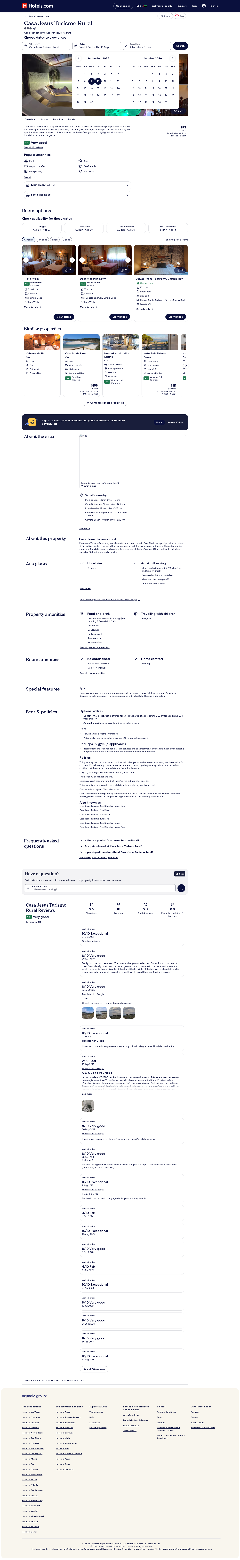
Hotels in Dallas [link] (29, 1532)
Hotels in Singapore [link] (65, 1422)
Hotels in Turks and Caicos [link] (68, 1417)
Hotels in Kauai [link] (63, 1459)
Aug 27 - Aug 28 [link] (84, 229)
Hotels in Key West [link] (31, 1505)
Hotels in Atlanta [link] (30, 1485)
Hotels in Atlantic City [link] (32, 1500)
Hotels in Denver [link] (30, 1469)
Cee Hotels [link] (54, 1380)
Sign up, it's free (175, 422)
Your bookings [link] (96, 1412)
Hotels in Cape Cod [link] (65, 1469)
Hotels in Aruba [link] (63, 1412)
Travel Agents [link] (129, 1430)
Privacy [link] (160, 1417)
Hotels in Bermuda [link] (64, 1433)
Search (180, 45)
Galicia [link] (44, 1380)
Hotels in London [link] (30, 1511)
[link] (180, 16)
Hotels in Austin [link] (29, 1479)
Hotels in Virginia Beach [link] (33, 1516)
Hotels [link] (27, 1380)
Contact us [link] (94, 1422)
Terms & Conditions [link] (166, 1412)
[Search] (181, 888)
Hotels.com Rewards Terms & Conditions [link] (171, 1436)
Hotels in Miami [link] (29, 1459)
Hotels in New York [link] (31, 1417)
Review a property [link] (98, 1427)
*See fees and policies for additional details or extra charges (108, 599)
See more (84, 528)
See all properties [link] (39, 15)
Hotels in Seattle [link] (30, 1521)
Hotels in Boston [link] (30, 1495)
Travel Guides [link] (197, 1422)
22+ (180, 110)
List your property (162, 5)
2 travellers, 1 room (141, 47)
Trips (194, 5)
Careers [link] (194, 1417)
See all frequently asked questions (98, 857)
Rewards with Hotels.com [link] (203, 1427)
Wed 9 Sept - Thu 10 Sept (95, 47)
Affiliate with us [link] (131, 1415)
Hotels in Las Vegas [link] (31, 1412)
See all (27, 177)
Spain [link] (35, 1380)
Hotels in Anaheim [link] (30, 1526)
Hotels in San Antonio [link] (32, 1490)
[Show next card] (186, 365)
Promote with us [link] (131, 1425)
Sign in (214, 5)
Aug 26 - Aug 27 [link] (42, 229)
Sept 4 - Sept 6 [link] (168, 229)
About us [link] (195, 1412)
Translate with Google (93, 994)
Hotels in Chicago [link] (30, 1422)
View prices (64, 316)
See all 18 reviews (33, 147)
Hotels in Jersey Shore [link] (66, 1443)
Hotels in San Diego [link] (31, 1438)
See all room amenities (92, 673)
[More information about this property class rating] (34, 28)
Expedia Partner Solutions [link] (135, 1420)
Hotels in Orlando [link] (30, 1427)
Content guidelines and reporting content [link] (168, 1428)
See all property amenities (95, 647)
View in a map (88, 485)
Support (182, 5)
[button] (85, 74)
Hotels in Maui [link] (62, 1448)
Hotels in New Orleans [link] (32, 1433)
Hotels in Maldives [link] (64, 1427)
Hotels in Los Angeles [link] (32, 1453)
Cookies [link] (161, 1422)
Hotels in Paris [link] (28, 1464)
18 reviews (31, 921)
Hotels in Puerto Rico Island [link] (69, 1453)
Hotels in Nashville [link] (31, 1443)
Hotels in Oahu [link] (63, 1464)
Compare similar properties (107, 402)
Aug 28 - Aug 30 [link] (126, 229)
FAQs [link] (91, 1417)
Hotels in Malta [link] (63, 1438)
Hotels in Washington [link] (32, 1474)
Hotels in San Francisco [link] (33, 1448)
